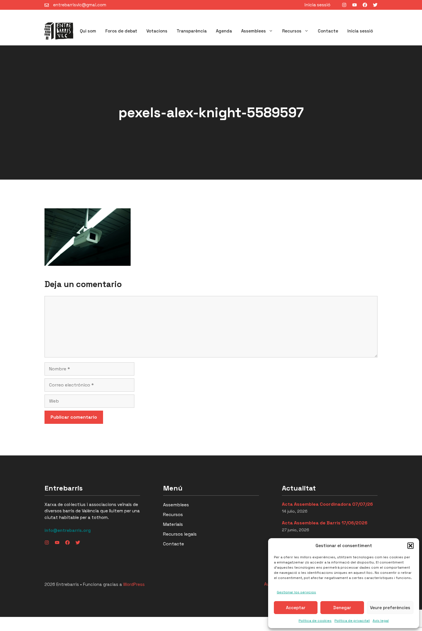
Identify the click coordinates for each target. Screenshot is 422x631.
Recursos (291, 31)
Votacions (156, 31)
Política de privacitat (352, 620)
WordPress (134, 584)
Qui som (88, 31)
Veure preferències (390, 607)
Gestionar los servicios (296, 592)
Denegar (342, 607)
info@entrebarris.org (67, 530)
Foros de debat (121, 31)
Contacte (328, 31)
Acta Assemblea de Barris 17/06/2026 (324, 523)
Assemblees (253, 31)
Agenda (224, 31)
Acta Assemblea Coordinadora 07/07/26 (327, 504)
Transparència (192, 31)
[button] (410, 546)
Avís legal (381, 620)
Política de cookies (315, 620)
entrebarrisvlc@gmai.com (79, 4)
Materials (173, 524)
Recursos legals (180, 534)
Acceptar (295, 607)
